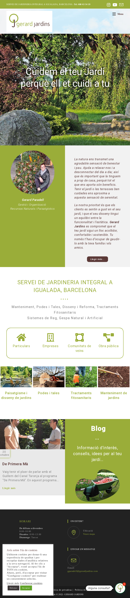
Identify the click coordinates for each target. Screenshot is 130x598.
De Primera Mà (15, 464)
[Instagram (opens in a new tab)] (109, 5)
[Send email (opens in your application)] (121, 5)
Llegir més (9, 488)
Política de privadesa (61, 590)
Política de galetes (84, 590)
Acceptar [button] (26, 588)
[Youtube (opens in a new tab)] (115, 5)
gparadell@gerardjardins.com (83, 571)
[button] (97, 259)
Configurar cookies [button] (31, 583)
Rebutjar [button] (13, 588)
